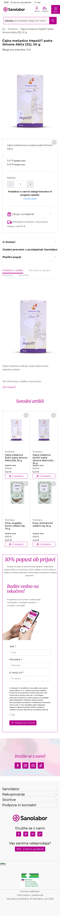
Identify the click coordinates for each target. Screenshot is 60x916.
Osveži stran (30, 198)
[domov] (4, 29)
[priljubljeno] (54, 142)
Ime (11, 646)
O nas (37, 2)
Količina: (11, 177)
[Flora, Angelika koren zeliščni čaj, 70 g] (16, 497)
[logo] (14, 9)
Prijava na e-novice (25, 722)
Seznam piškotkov (30, 891)
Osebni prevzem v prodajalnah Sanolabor (30, 249)
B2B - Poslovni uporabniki (17, 2)
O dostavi (8, 242)
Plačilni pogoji (11, 257)
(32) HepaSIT (9, 387)
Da (13, 715)
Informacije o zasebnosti (30, 895)
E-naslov (15, 672)
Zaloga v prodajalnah (23, 214)
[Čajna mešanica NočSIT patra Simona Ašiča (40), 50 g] (44, 429)
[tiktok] (41, 764)
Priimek (14, 659)
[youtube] (33, 764)
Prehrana (13, 29)
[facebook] (18, 764)
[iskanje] (52, 20)
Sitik (28, 49)
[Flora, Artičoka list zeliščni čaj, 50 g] (44, 497)
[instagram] (25, 764)
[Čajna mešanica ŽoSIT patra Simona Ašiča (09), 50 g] (16, 429)
